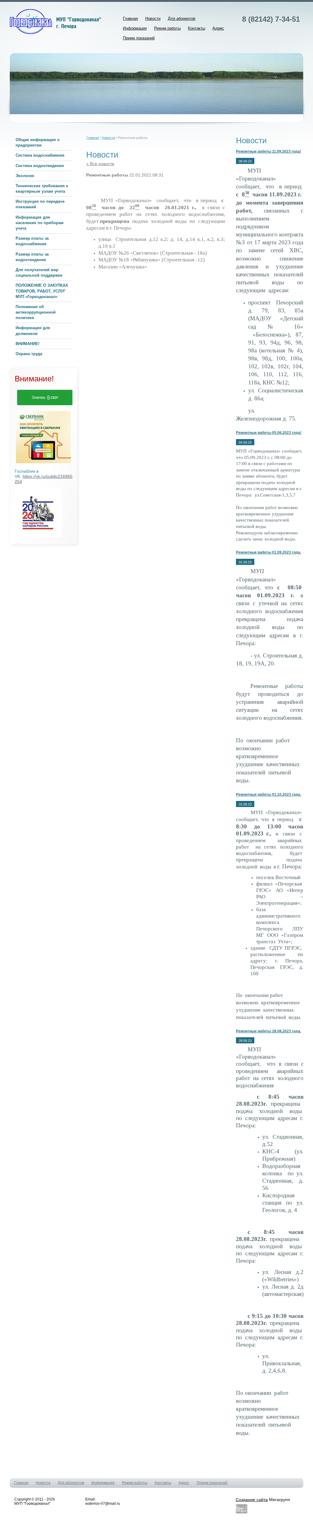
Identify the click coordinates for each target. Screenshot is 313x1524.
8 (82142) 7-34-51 (271, 19)
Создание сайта (252, 1499)
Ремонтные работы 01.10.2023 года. (268, 794)
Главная (93, 138)
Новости (108, 138)
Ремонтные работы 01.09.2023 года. (268, 552)
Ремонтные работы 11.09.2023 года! (268, 151)
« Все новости (100, 163)
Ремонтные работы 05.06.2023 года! (268, 433)
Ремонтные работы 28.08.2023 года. (268, 1031)
